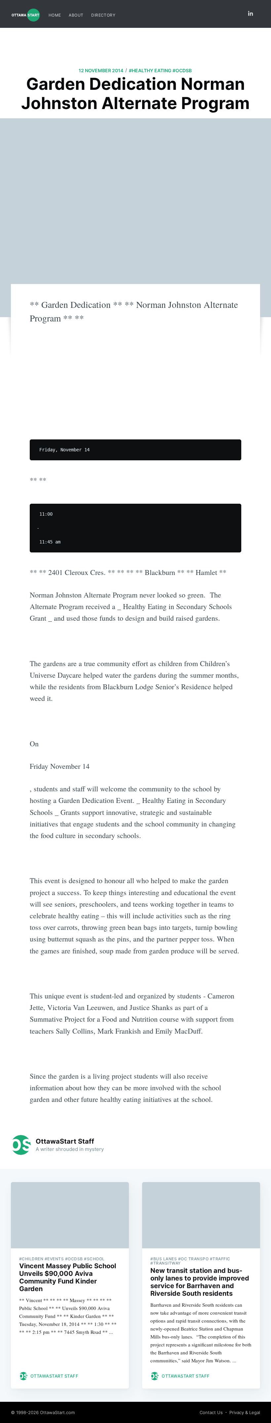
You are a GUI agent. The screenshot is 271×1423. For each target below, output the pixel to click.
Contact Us (211, 1412)
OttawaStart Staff (65, 1141)
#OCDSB (182, 70)
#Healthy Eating (150, 70)
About (76, 15)
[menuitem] (55, 15)
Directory (103, 15)
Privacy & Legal (244, 1412)
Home (55, 15)
